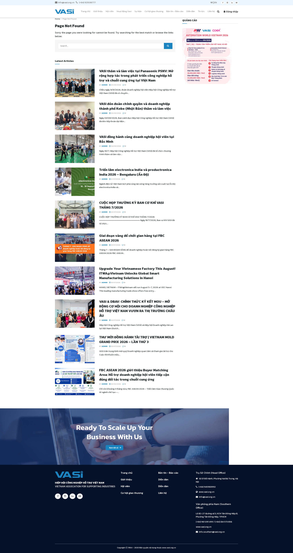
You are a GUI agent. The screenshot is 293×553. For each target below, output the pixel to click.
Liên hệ (211, 11)
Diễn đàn (190, 11)
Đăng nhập (232, 11)
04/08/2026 (115, 146)
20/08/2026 (115, 85)
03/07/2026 (115, 346)
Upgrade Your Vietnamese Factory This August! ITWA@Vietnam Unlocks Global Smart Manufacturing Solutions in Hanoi (137, 273)
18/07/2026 (115, 245)
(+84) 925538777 (87, 2)
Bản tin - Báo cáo (168, 473)
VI (211, 2)
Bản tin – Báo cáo (174, 11)
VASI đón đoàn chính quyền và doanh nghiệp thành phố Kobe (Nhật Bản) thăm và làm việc (135, 106)
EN (215, 2)
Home (57, 19)
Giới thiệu (98, 11)
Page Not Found (69, 19)
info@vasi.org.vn (66, 2)
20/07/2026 (115, 212)
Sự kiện (138, 11)
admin (104, 85)
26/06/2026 (115, 384)
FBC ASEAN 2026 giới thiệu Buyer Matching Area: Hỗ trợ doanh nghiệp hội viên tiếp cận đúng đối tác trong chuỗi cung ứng (134, 375)
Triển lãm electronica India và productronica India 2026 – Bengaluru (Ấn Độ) (135, 172)
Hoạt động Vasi (124, 11)
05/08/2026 (115, 113)
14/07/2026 (115, 320)
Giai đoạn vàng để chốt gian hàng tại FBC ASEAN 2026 (132, 238)
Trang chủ (85, 11)
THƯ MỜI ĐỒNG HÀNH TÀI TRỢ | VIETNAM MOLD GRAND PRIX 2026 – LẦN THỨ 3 (136, 339)
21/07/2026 (115, 179)
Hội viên (110, 11)
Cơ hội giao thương (154, 11)
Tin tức (201, 11)
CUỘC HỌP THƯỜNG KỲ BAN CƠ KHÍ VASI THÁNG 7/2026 (131, 205)
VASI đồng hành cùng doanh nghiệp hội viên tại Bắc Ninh (136, 139)
